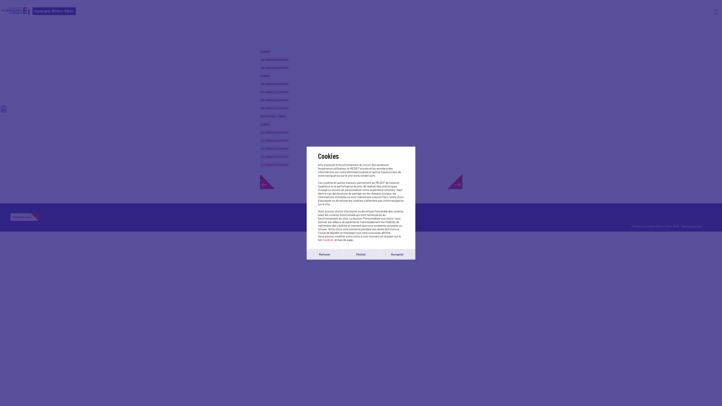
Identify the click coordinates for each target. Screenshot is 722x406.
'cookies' (328, 240)
